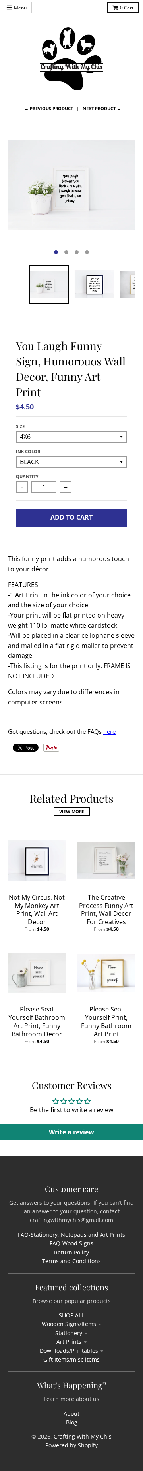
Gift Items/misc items (71, 1359)
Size (20, 426)
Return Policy (71, 1252)
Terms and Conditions (71, 1261)
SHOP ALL (71, 1315)
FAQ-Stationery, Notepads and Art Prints (71, 1234)
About (71, 1413)
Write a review (71, 1132)
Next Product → (102, 108)
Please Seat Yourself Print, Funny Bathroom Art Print (106, 1021)
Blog (71, 1422)
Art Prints (68, 1341)
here (109, 731)
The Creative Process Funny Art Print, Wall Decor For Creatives (106, 909)
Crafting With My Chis (83, 1436)
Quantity (27, 476)
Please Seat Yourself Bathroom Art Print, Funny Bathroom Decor (36, 1021)
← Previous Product (48, 108)
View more (71, 811)
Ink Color (28, 451)
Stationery (68, 1333)
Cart (126, 7)
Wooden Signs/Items (69, 1324)
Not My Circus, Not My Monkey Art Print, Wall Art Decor (37, 909)
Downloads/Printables (69, 1350)
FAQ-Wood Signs (71, 1243)
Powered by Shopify (71, 1445)
